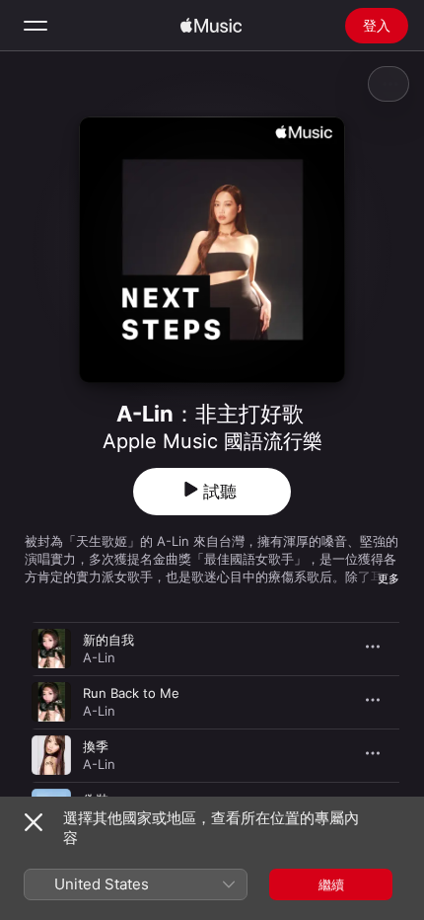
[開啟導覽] (35, 25)
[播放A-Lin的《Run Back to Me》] (51, 702)
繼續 (331, 884)
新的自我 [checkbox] (108, 640)
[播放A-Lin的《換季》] (51, 755)
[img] (211, 26)
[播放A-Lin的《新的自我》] (51, 648)
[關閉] (33, 822)
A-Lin (99, 657)
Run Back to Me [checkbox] (131, 693)
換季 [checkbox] (95, 746)
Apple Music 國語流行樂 (212, 441)
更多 (388, 578)
